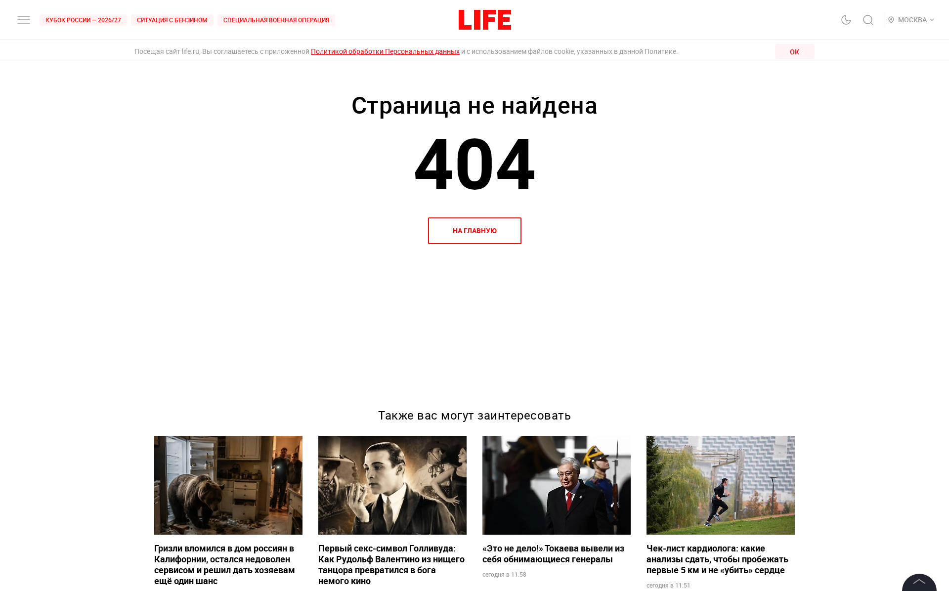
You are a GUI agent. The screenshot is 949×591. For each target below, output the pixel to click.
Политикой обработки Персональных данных (385, 51)
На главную (475, 230)
